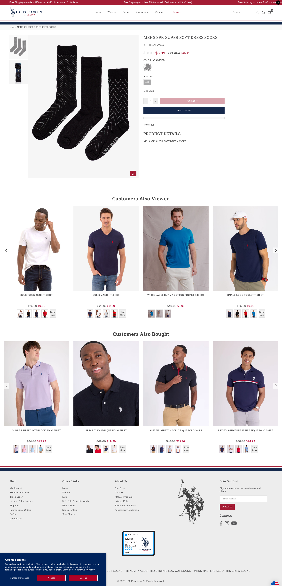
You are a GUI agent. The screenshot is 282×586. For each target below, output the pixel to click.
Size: (148, 76)
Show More (52, 313)
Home (12, 27)
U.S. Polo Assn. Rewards (75, 501)
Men (98, 12)
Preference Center (20, 492)
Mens (65, 488)
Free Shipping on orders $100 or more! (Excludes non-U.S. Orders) (37, 2)
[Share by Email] (152, 124)
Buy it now (184, 110)
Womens (67, 492)
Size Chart (148, 91)
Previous (31, 106)
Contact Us (16, 518)
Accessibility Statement (127, 510)
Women (111, 12)
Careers (119, 492)
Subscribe (227, 507)
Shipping (14, 505)
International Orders (20, 510)
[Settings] (263, 12)
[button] (5, 250)
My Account (16, 488)
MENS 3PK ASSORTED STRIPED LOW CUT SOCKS (158, 571)
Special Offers (70, 510)
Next (136, 106)
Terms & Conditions (125, 505)
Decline (83, 578)
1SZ (147, 82)
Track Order (16, 497)
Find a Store (69, 505)
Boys (125, 12)
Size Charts (68, 514)
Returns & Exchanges (21, 501)
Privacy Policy (87, 570)
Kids (64, 497)
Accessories (141, 12)
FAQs (13, 514)
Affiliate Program (124, 497)
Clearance (160, 12)
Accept (51, 578)
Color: (153, 60)
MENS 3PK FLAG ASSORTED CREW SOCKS (222, 571)
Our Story (120, 488)
